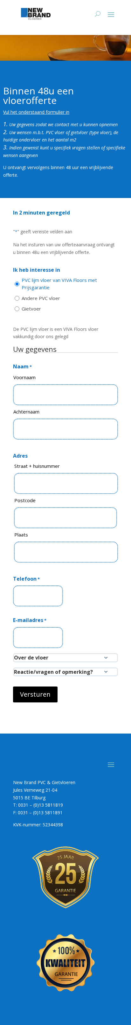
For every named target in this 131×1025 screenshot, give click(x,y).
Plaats (21, 534)
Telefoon (26, 578)
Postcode (25, 500)
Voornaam (24, 377)
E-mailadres (29, 620)
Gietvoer (31, 308)
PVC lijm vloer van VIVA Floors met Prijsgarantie (59, 284)
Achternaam (26, 411)
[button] (65, 657)
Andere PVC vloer (41, 298)
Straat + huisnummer (37, 466)
